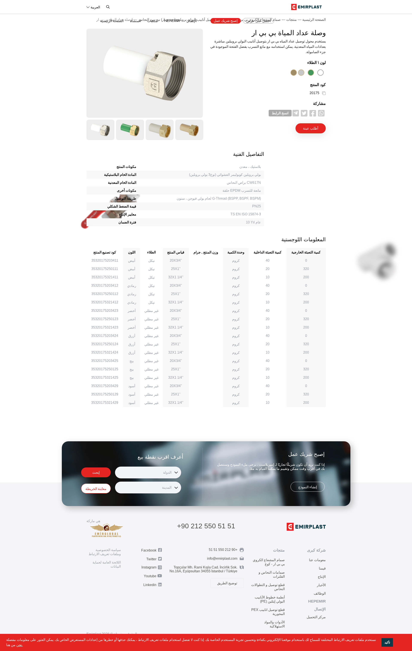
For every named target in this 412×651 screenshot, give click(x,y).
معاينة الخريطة (95, 489)
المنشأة (135, 21)
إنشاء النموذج (307, 487)
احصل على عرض (258, 21)
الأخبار (321, 585)
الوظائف (320, 593)
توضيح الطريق (227, 583)
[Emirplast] (306, 7)
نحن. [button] (19, 645)
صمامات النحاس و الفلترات (272, 574)
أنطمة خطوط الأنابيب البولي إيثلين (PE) (270, 599)
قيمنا (322, 568)
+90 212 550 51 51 (206, 526)
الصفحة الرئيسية (112, 21)
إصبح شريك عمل (226, 21)
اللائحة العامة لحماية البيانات (106, 564)
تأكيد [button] (387, 642)
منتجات (152, 21)
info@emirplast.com (222, 558)
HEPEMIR (172, 21)
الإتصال (191, 21)
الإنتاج (322, 577)
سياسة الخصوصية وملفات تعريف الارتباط (105, 552)
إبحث (96, 472)
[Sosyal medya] (321, 113)
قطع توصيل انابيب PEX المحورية (268, 612)
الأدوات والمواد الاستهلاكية (274, 624)
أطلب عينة (310, 128)
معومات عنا (317, 560)
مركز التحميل (316, 617)
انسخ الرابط (280, 113)
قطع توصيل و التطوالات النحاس (268, 587)
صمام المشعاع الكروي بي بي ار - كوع (269, 562)
